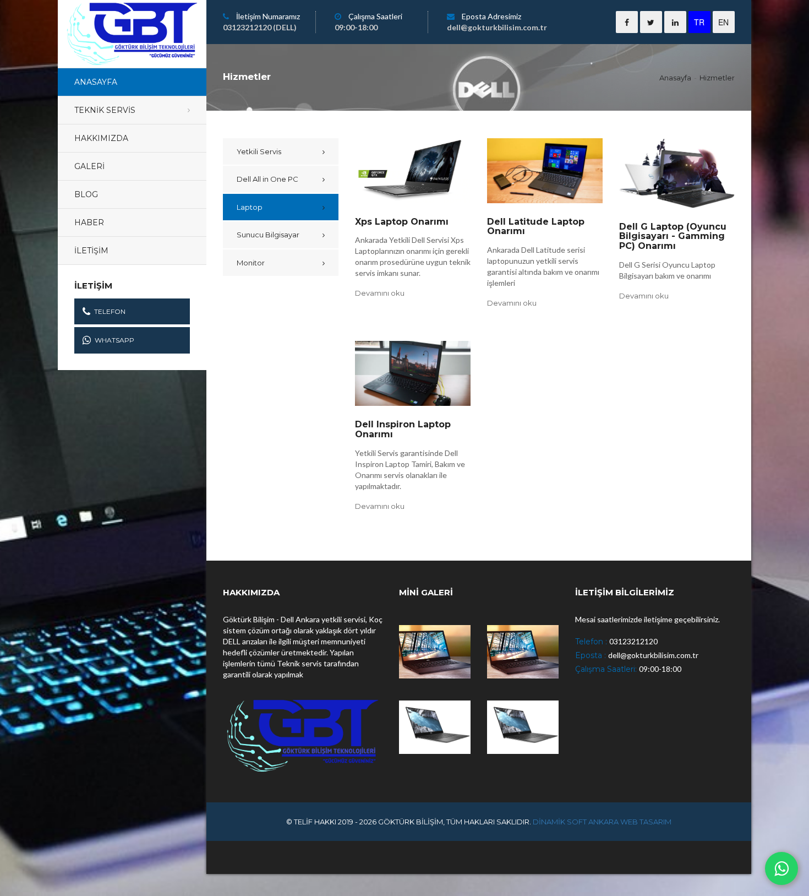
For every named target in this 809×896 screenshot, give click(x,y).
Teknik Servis (104, 110)
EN (723, 22)
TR (699, 22)
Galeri (89, 166)
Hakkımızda (101, 138)
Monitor (251, 262)
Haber (89, 222)
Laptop (250, 207)
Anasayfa (95, 82)
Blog (86, 194)
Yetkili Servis (259, 151)
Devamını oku (379, 293)
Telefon (109, 311)
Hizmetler (717, 77)
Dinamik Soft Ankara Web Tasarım (602, 821)
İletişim (91, 251)
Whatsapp (114, 340)
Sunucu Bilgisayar (268, 234)
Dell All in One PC (267, 179)
